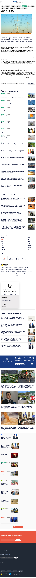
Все (2, 6)
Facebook (4, 83)
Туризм (3, 8)
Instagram (10, 83)
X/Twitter (16, 83)
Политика (13, 6)
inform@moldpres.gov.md (6, 550)
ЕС (28, 6)
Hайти (16, 557)
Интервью (18, 8)
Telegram (22, 83)
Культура (32, 6)
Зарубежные (12, 8)
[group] (18, 199)
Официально (7, 6)
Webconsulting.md (7, 554)
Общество (18, 6)
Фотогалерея (24, 8)
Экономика (7, 10)
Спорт (7, 8)
